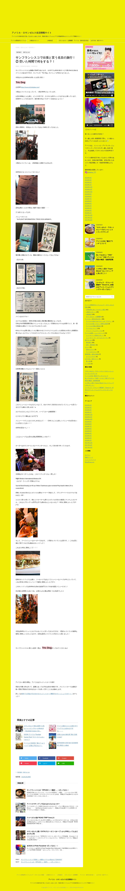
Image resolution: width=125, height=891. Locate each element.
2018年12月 (88, 187)
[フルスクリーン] (112, 125)
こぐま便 (87, 363)
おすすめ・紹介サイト (97, 40)
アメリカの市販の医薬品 (93, 326)
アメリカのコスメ (91, 352)
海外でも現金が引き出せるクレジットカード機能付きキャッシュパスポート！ (47, 694)
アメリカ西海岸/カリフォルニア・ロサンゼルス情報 (18, 41)
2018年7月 (88, 199)
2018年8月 (88, 196)
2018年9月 (88, 194)
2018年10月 (88, 192)
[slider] (98, 125)
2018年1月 (88, 213)
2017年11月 (88, 217)
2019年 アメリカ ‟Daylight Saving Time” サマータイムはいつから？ (34, 737)
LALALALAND (26, 777)
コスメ (87, 347)
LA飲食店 (50, 40)
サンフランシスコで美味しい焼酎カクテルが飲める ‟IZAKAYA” (41, 859)
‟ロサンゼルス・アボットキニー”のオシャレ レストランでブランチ (105, 230)
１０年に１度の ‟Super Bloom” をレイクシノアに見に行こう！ (104, 271)
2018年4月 (88, 206)
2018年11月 (88, 189)
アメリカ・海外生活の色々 (81, 40)
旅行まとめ (26, 772)
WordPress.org (89, 462)
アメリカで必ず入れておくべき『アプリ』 (99, 321)
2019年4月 (88, 177)
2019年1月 (88, 185)
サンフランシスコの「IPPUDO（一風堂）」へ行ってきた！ (48, 790)
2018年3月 (88, 208)
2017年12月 (88, 215)
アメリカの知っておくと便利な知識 (97, 323)
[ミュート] (109, 125)
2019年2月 (88, 182)
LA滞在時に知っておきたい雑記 (95, 309)
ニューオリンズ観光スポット (95, 335)
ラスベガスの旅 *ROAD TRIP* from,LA (40, 817)
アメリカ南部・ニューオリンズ (94, 333)
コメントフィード (90, 460)
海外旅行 (19, 772)
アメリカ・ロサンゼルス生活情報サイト (32, 32)
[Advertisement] (62, 14)
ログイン (87, 455)
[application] (99, 112)
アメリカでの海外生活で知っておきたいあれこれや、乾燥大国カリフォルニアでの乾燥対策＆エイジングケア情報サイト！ (62, 883)
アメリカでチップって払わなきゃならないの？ (43, 804)
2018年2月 (88, 210)
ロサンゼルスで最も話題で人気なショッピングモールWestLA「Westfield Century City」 (34, 728)
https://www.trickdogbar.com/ (30, 87)
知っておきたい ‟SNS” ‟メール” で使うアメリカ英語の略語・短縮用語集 (105, 257)
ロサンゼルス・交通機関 (66, 40)
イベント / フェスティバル (94, 331)
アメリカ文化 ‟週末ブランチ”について (104, 242)
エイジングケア (91, 356)
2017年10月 (88, 220)
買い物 (88, 361)
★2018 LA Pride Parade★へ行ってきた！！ (42, 846)
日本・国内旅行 (91, 345)
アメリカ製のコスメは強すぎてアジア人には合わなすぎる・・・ (67, 728)
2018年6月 (88, 201)
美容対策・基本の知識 (92, 354)
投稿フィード (89, 457)
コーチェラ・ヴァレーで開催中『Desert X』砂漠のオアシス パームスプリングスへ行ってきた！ (105, 286)
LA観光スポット (34, 40)
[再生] (87, 125)
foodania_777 (92, 172)
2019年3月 (88, 180)
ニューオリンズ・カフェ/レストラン (97, 338)
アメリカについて (91, 328)
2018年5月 (88, 203)
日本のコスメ (90, 349)
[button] (100, 113)
